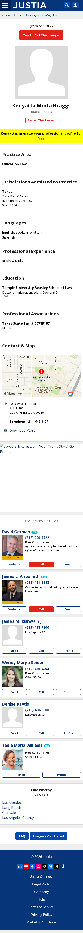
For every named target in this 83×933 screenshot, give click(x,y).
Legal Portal (41, 884)
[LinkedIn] (20, 866)
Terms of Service (41, 907)
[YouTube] (26, 866)
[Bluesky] (50, 866)
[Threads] (44, 866)
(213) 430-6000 (37, 710)
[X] (56, 866)
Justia (6, 15)
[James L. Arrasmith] (12, 590)
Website (14, 564)
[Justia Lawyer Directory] (63, 866)
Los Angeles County (18, 817)
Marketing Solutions (41, 922)
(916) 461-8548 (37, 582)
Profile (68, 651)
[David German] (12, 545)
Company (41, 892)
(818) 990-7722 (37, 537)
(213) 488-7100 (37, 627)
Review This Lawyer (41, 120)
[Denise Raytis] (12, 717)
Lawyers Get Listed (48, 836)
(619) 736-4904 (37, 668)
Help (41, 899)
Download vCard (22, 430)
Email (68, 564)
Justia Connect (41, 876)
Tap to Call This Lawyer (41, 35)
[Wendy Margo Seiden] (12, 676)
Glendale (9, 812)
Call (41, 564)
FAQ (22, 836)
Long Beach (11, 807)
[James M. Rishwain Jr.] (12, 635)
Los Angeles (49, 15)
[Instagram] (38, 866)
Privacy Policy (41, 915)
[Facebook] (32, 866)
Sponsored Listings (41, 521)
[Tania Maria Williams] (12, 759)
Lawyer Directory (25, 15)
